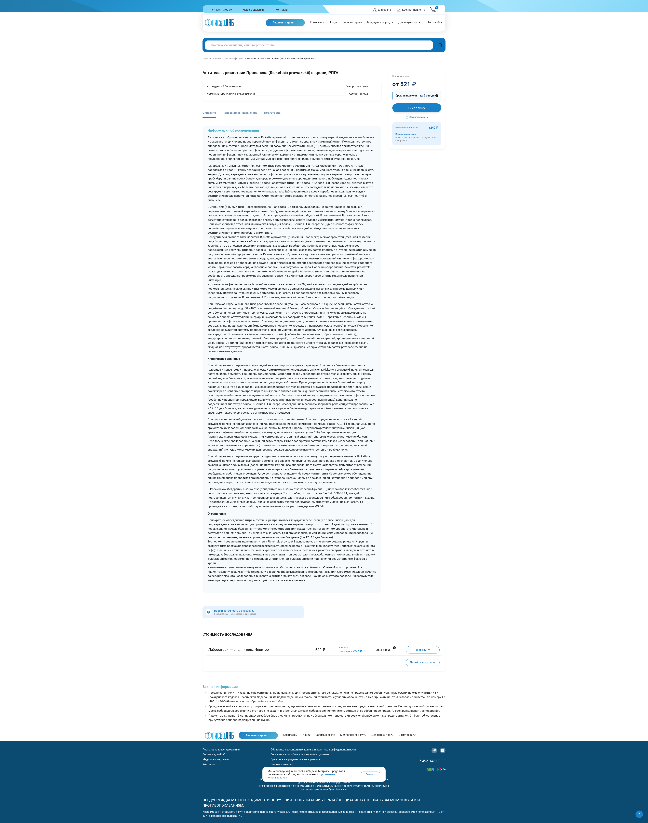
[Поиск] (440, 45)
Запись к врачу (352, 22)
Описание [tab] (209, 112)
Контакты (282, 9)
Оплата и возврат (282, 764)
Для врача (384, 9)
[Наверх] (639, 814)
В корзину (416, 108)
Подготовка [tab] (272, 112)
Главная (206, 58)
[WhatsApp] (443, 750)
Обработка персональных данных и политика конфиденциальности (314, 749)
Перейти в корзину (418, 117)
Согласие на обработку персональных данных (300, 754)
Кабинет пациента (413, 9)
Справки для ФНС (213, 754)
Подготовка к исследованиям (221, 749)
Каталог (217, 58)
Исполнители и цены (415, 137)
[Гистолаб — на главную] (219, 22)
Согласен (370, 774)
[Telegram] (434, 750)
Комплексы (317, 22)
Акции (334, 22)
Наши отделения (253, 9)
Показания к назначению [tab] (240, 112)
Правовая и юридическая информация (295, 759)
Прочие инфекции (233, 58)
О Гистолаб (433, 22)
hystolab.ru (283, 811)
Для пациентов (407, 22)
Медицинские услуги (380, 22)
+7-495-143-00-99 (222, 9)
